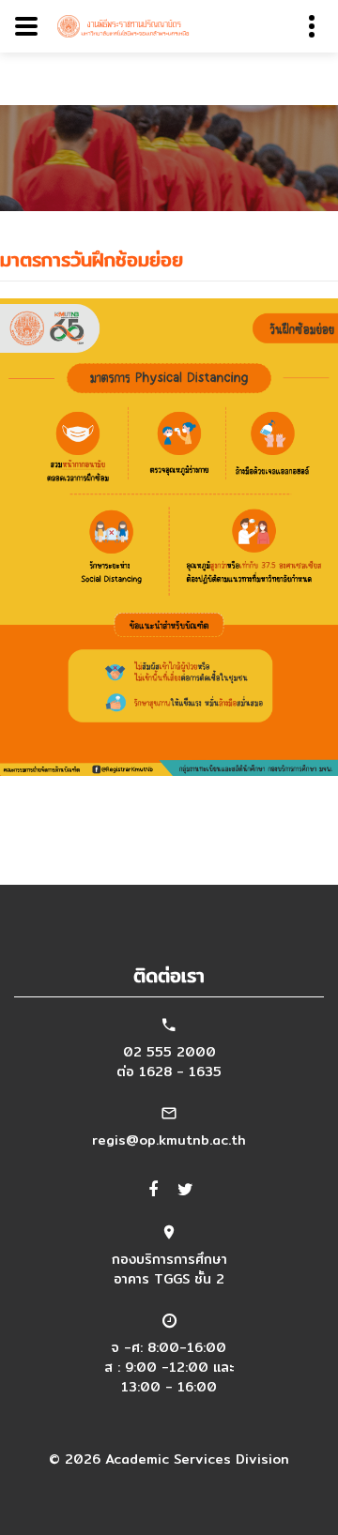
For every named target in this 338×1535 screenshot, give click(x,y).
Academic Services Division (197, 1459)
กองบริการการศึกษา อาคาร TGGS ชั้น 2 (169, 1269)
